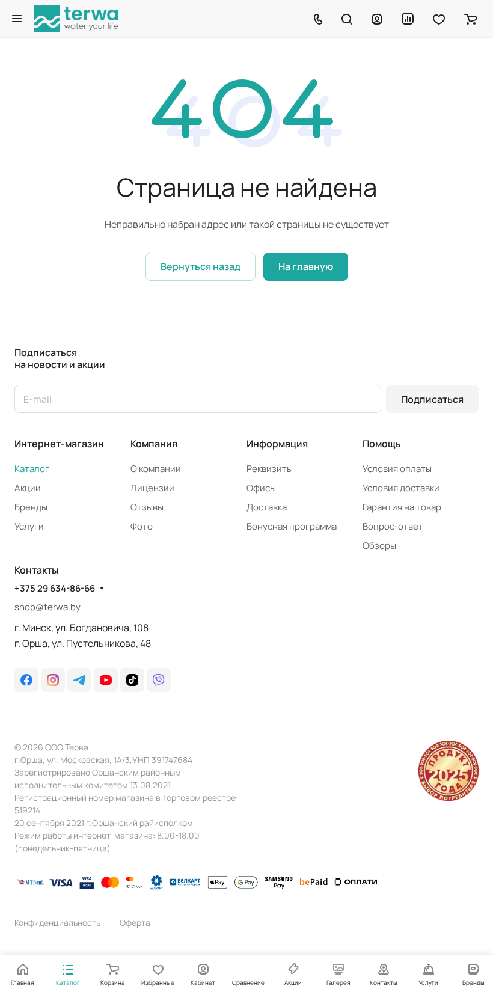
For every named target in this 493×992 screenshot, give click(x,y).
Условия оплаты (397, 468)
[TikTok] (132, 680)
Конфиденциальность (57, 922)
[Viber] (159, 680)
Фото (141, 526)
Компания (153, 443)
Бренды (30, 507)
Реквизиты (269, 468)
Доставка (266, 507)
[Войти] (377, 19)
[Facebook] (26, 680)
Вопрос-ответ (393, 526)
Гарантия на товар (402, 507)
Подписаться (432, 399)
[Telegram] (79, 680)
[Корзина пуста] (470, 19)
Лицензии (152, 488)
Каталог (31, 468)
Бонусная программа (291, 526)
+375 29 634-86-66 (54, 588)
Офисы (261, 488)
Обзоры (379, 545)
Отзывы (147, 507)
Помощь (381, 443)
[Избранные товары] (439, 19)
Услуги (29, 526)
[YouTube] (106, 680)
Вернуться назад (200, 266)
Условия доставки (401, 488)
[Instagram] (53, 680)
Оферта (135, 922)
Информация (277, 443)
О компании (155, 468)
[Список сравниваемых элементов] (408, 19)
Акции (27, 488)
